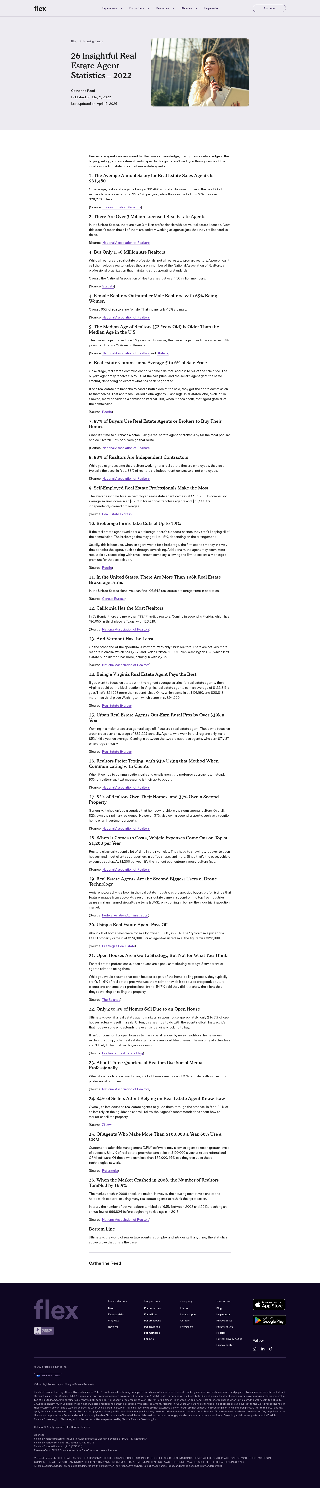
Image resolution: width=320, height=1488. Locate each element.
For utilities (150, 1314)
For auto (149, 1338)
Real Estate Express (116, 514)
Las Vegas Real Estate (118, 946)
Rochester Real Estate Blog (122, 1053)
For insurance (152, 1326)
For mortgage (152, 1332)
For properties (152, 1308)
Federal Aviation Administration (125, 915)
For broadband (152, 1320)
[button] (111, 8)
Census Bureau (113, 599)
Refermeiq (110, 1171)
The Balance (111, 1000)
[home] (40, 8)
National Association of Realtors (126, 243)
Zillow (106, 1125)
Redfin (107, 412)
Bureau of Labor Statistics (121, 207)
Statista (108, 286)
